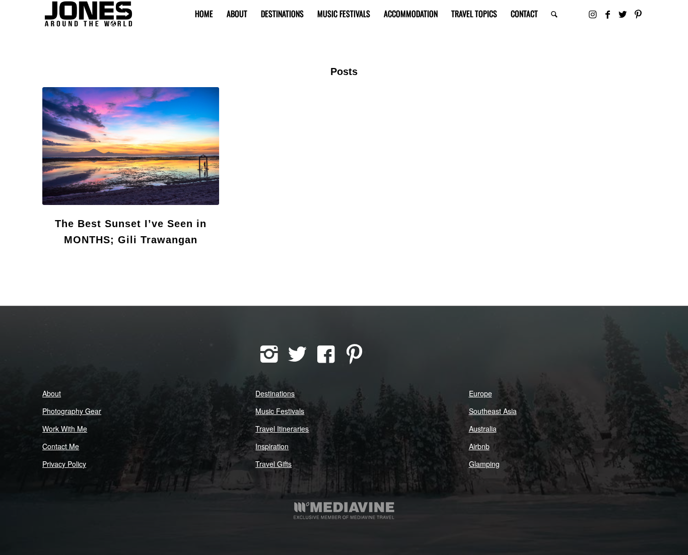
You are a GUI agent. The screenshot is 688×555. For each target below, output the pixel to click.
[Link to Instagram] (592, 13)
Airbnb (479, 446)
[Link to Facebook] (607, 13)
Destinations (275, 393)
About (51, 393)
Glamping (484, 464)
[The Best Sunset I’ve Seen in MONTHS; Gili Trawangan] (130, 146)
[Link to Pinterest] (638, 13)
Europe (480, 393)
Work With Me (64, 429)
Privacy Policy (64, 464)
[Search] (554, 14)
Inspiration (272, 446)
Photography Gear (71, 411)
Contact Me (60, 446)
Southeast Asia (493, 411)
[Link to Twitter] (623, 13)
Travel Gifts (273, 464)
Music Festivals (279, 411)
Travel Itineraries (282, 429)
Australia (483, 429)
